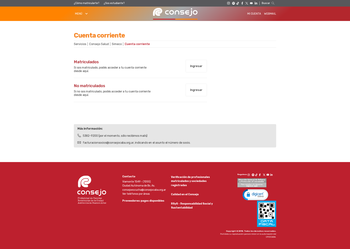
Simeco (117, 44)
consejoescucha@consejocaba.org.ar (144, 189)
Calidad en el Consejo (185, 194)
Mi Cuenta (254, 13)
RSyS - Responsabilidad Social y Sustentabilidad (192, 205)
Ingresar (196, 66)
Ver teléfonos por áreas (136, 193)
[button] (255, 194)
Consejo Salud (99, 44)
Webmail (270, 13)
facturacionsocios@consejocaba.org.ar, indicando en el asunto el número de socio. (136, 142)
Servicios (80, 44)
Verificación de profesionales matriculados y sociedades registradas (190, 181)
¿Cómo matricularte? (86, 3)
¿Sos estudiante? (114, 3)
